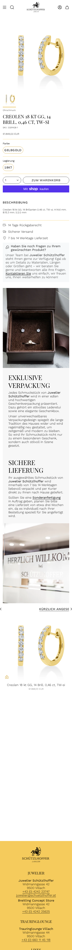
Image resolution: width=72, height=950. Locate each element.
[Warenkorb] (67, 7)
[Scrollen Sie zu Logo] (36, 855)
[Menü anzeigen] (4, 7)
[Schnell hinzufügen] (7, 677)
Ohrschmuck (9, 110)
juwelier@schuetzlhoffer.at (36, 895)
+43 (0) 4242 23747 (36, 891)
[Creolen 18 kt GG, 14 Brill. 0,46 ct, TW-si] (36, 647)
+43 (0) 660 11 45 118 (36, 940)
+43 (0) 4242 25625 (36, 911)
